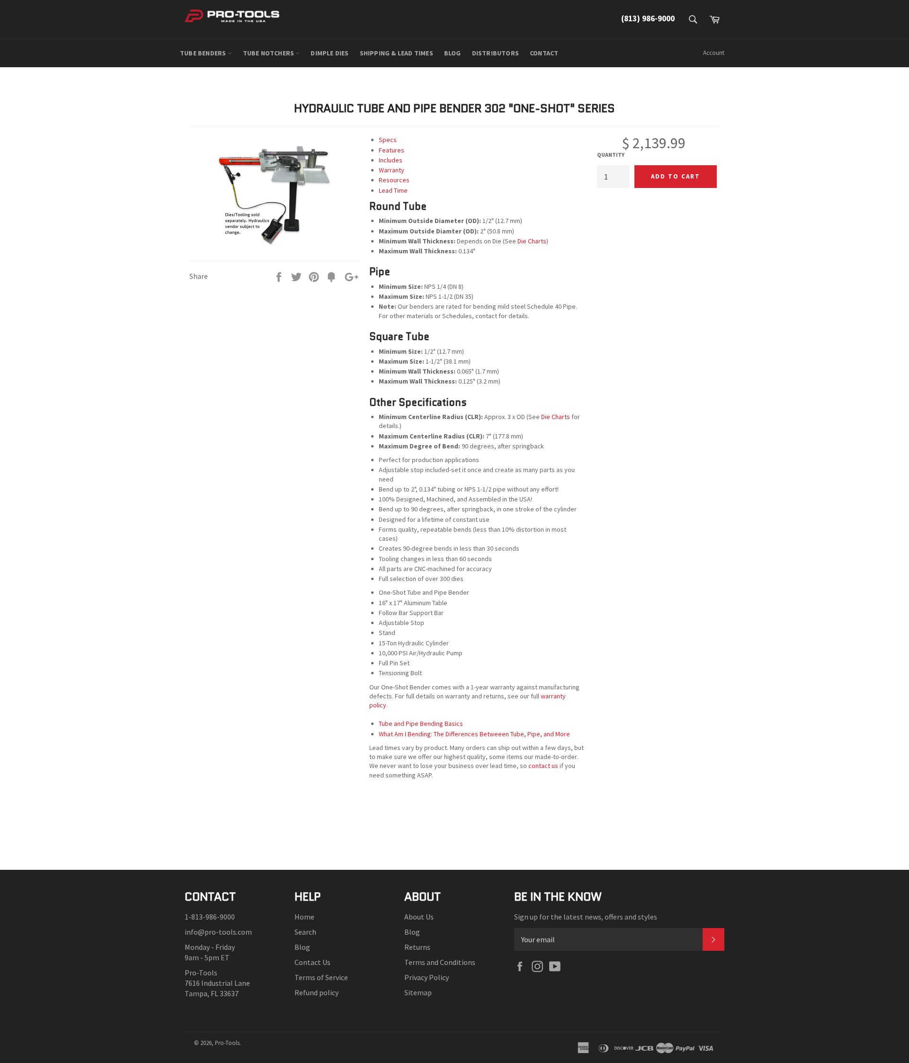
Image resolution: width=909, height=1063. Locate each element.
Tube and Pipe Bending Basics (421, 723)
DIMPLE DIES (329, 53)
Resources (394, 180)
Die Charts (531, 241)
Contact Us (312, 962)
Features (391, 150)
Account (713, 53)
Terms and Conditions (439, 962)
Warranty (391, 170)
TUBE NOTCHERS (269, 53)
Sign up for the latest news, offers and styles (585, 916)
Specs (388, 139)
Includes (390, 160)
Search (305, 932)
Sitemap (418, 992)
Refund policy (316, 992)
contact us (543, 765)
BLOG (452, 53)
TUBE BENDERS (204, 53)
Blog (302, 947)
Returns (417, 947)
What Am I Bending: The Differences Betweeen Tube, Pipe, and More (474, 734)
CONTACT (544, 53)
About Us (419, 916)
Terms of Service (321, 977)
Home (304, 916)
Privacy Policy (426, 977)
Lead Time (393, 190)
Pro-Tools (227, 1042)
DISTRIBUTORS (495, 53)
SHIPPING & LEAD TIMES (396, 53)
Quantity (610, 154)
